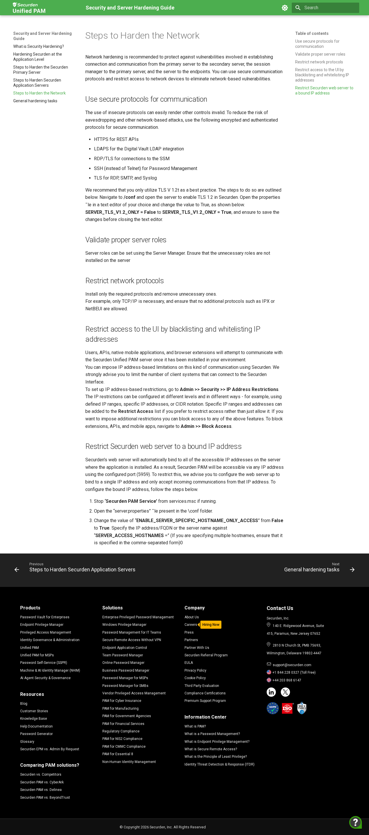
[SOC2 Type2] (302, 708)
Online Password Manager (123, 663)
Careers (190, 625)
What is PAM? (195, 726)
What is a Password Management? (212, 734)
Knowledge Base (33, 719)
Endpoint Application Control (124, 648)
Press (189, 632)
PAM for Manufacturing (120, 708)
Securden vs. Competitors (40, 774)
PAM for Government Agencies (126, 716)
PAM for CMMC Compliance (124, 747)
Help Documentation (36, 726)
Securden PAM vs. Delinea (41, 790)
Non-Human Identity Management (129, 762)
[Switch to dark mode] (285, 8)
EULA (188, 663)
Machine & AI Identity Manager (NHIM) (50, 670)
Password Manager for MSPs (125, 678)
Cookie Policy (195, 678)
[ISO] (288, 708)
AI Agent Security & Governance (45, 678)
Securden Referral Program (206, 655)
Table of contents (312, 33)
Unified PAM (29, 648)
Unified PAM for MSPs (37, 655)
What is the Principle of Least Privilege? (215, 757)
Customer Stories (34, 711)
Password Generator (36, 734)
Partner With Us (196, 648)
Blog (23, 704)
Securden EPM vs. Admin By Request (49, 749)
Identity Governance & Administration (50, 640)
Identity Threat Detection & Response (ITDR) (219, 764)
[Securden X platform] (285, 692)
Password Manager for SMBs (125, 686)
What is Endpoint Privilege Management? (216, 742)
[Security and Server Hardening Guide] (29, 7)
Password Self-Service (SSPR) (43, 663)
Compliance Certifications (205, 693)
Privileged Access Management (45, 632)
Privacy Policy (195, 670)
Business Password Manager (125, 670)
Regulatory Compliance (121, 731)
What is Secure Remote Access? (210, 749)
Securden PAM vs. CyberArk (42, 782)
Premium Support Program (205, 701)
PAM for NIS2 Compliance (122, 739)
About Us (191, 617)
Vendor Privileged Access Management (134, 693)
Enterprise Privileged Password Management (138, 617)
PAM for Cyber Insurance (121, 701)
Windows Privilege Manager (124, 625)
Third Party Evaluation (201, 686)
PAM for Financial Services (123, 724)
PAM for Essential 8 (117, 754)
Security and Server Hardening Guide (42, 36)
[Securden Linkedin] (271, 692)
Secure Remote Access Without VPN (131, 640)
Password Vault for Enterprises (44, 617)
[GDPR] (273, 708)
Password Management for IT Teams (131, 632)
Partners (191, 640)
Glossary (27, 742)
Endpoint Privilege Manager (41, 625)
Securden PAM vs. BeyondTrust (45, 798)
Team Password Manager (122, 655)
